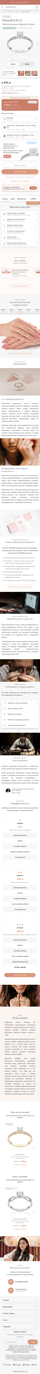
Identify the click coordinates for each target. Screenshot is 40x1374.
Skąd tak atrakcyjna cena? (9, 93)
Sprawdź (7, 156)
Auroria (3, 12)
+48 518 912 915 (21, 1289)
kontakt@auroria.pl (21, 1281)
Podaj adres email (11, 1342)
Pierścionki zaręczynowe (14, 12)
